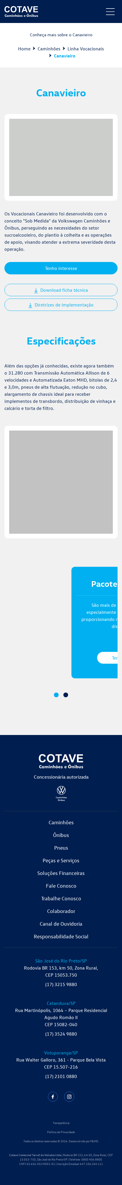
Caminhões (49, 49)
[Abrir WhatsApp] (107, 1170)
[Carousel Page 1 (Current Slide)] (56, 695)
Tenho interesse (61, 268)
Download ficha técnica (63, 290)
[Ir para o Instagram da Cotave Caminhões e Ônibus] (69, 1097)
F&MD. (94, 1141)
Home (24, 49)
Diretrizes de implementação (63, 305)
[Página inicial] (21, 11)
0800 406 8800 (91, 1159)
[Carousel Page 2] (65, 695)
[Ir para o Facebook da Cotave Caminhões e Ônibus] (53, 1097)
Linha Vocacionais (86, 49)
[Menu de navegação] (110, 11)
